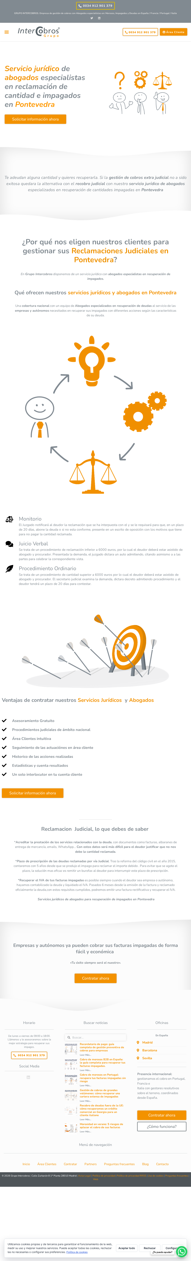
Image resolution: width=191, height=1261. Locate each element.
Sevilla (147, 1058)
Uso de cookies (156, 1175)
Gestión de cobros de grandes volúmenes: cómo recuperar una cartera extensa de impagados (100, 1093)
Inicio (26, 1164)
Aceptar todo (126, 1248)
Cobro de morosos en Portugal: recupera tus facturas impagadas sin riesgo (103, 1078)
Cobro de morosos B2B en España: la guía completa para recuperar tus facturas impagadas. (102, 1063)
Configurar (173, 1248)
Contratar (70, 1164)
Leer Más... (85, 1054)
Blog (145, 1164)
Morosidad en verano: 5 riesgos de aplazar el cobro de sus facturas (101, 1125)
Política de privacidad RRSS (131, 1175)
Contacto (162, 1164)
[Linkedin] (99, 18)
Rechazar (150, 1248)
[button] (6, 32)
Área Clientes (46, 1164)
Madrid (147, 1042)
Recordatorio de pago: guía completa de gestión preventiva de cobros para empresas (102, 1047)
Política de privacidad (104, 1175)
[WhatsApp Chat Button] (181, 1251)
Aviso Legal (84, 1175)
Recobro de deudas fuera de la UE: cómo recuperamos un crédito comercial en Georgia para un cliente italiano (102, 1110)
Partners (90, 1164)
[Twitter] (92, 18)
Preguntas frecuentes (119, 1164)
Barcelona (149, 1050)
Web (95, 1179)
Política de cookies (77, 1252)
